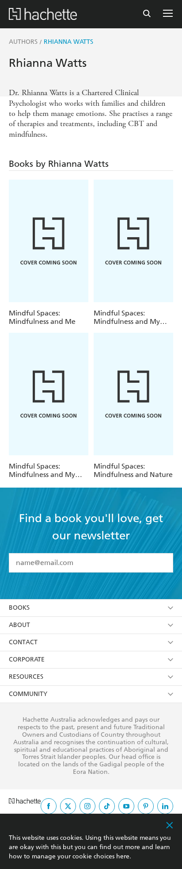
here (122, 856)
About (19, 625)
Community (28, 694)
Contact (23, 642)
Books (19, 607)
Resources (26, 677)
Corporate (27, 659)
